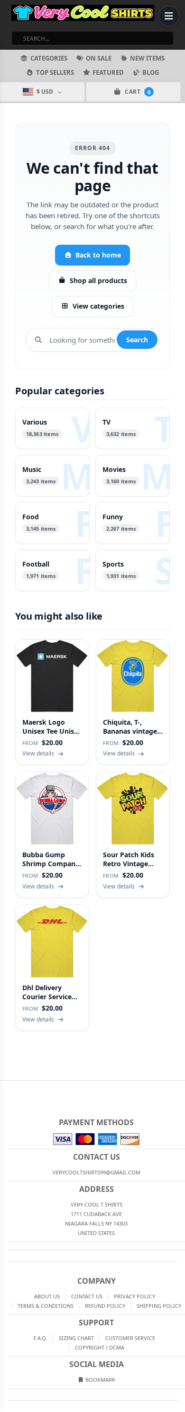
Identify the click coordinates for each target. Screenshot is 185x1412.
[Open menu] (168, 16)
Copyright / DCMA (99, 1347)
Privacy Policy (134, 1296)
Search (137, 339)
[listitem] (52, 428)
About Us (47, 1296)
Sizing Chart (76, 1337)
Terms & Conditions (46, 1305)
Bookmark (99, 1379)
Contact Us (86, 1296)
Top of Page (178, 1088)
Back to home (98, 254)
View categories (98, 306)
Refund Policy (105, 1305)
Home (6, 1088)
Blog (150, 72)
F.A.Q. (40, 1337)
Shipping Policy (159, 1305)
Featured (108, 72)
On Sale (98, 58)
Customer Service (130, 1337)
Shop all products (98, 280)
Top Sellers (55, 72)
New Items (147, 58)
